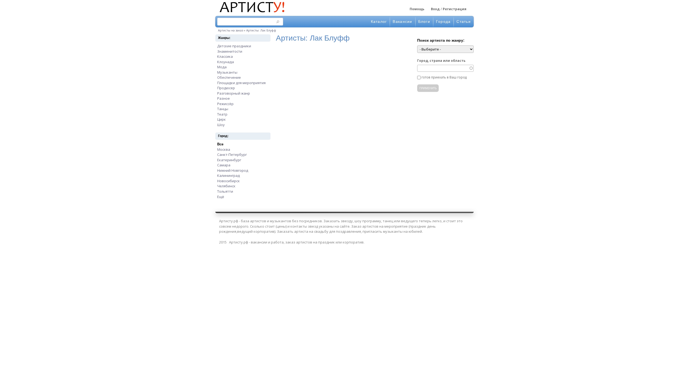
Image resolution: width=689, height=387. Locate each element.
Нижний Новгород (232, 170)
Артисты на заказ (230, 30)
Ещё (220, 196)
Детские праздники (234, 46)
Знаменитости (229, 51)
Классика (225, 56)
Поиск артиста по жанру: (441, 40)
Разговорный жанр (233, 93)
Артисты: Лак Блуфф (261, 30)
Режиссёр (225, 103)
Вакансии (402, 21)
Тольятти (225, 191)
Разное (223, 98)
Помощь (417, 9)
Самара (223, 165)
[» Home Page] (251, 12)
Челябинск (226, 186)
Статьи (463, 21)
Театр (222, 114)
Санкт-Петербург (232, 154)
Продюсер (226, 87)
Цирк (221, 119)
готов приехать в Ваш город (444, 77)
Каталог (379, 21)
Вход (435, 9)
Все (220, 144)
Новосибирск (228, 180)
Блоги (424, 21)
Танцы (222, 108)
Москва (223, 149)
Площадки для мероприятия (241, 82)
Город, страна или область (441, 60)
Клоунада (225, 61)
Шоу (221, 124)
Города (443, 21)
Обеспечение (229, 77)
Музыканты (227, 72)
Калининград (228, 175)
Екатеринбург (229, 159)
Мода (222, 66)
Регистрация (454, 9)
